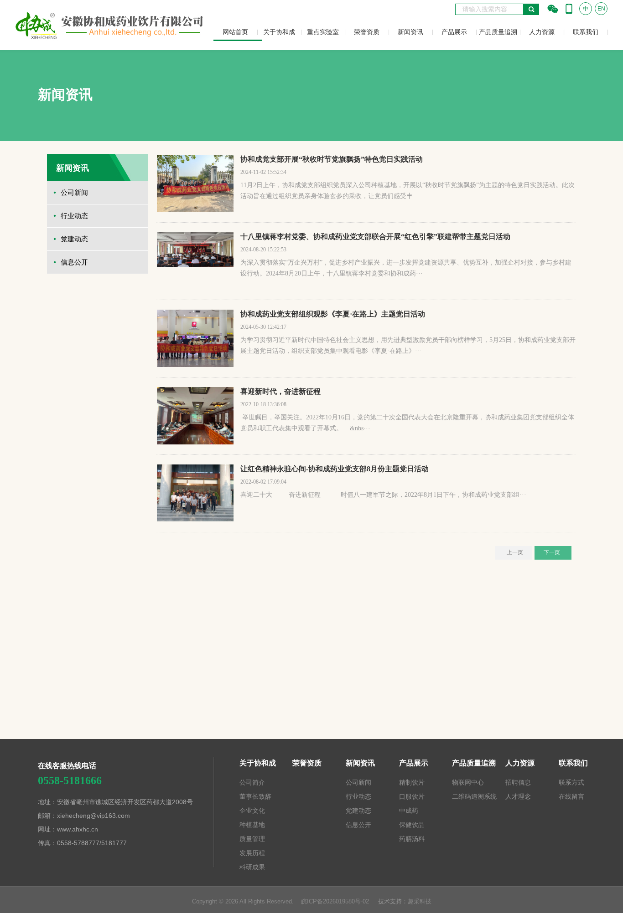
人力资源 (542, 32)
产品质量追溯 (498, 32)
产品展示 (454, 32)
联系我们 (585, 32)
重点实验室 (323, 32)
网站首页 (235, 32)
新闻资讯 (410, 32)
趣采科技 (419, 901)
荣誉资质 (366, 32)
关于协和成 (279, 32)
